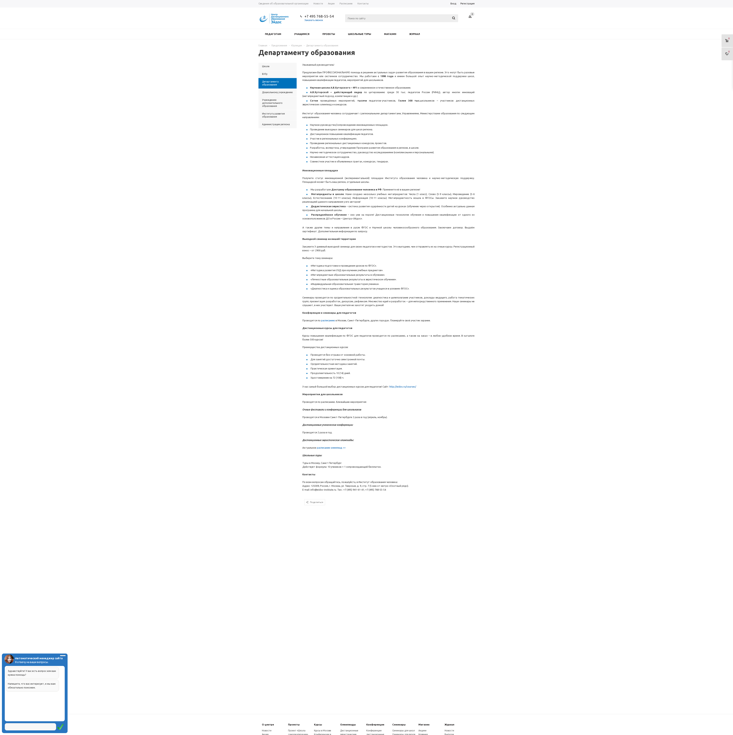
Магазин (390, 34)
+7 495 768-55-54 (319, 16)
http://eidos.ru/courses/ (402, 386)
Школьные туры (359, 34)
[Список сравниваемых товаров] (471, 18)
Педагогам (273, 34)
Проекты (328, 34)
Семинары (399, 724)
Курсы (318, 724)
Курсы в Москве (322, 730)
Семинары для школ (403, 730)
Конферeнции (375, 724)
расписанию (328, 320)
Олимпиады (348, 724)
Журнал (414, 34)
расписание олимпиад (331, 447)
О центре (268, 724)
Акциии (422, 730)
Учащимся (301, 34)
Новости (266, 730)
